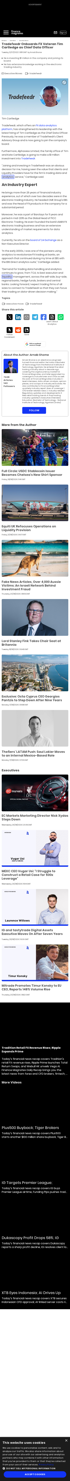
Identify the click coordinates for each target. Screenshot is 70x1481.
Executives (13, 40)
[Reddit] (18, 330)
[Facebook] (44, 317)
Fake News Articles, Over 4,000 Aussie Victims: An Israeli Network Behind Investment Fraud (31, 585)
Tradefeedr (28, 158)
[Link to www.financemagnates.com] (35, 447)
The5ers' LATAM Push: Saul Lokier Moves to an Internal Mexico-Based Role (33, 754)
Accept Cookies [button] (35, 1474)
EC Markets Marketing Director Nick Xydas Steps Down (35, 817)
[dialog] (35, 1459)
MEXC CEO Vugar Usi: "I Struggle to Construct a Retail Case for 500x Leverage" (28, 875)
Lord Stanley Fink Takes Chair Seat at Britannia (31, 643)
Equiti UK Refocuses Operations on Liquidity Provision (29, 528)
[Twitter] (10, 317)
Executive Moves (24, 40)
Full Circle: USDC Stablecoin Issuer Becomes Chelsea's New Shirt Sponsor (32, 473)
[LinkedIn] (18, 317)
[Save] (27, 331)
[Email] (27, 317)
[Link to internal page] (11, 366)
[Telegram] (35, 317)
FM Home (4, 40)
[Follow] (10, 332)
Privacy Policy (46, 1464)
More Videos (12, 1082)
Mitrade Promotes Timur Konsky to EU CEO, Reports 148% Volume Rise (31, 987)
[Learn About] (52, 319)
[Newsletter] (55, 32)
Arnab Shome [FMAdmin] (36, 52)
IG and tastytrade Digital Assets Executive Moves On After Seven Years (32, 932)
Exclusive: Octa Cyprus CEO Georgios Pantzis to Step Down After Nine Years (32, 698)
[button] (35, 1468)
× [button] (66, 1440)
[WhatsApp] (61, 317)
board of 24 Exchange (43, 240)
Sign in (63, 32)
